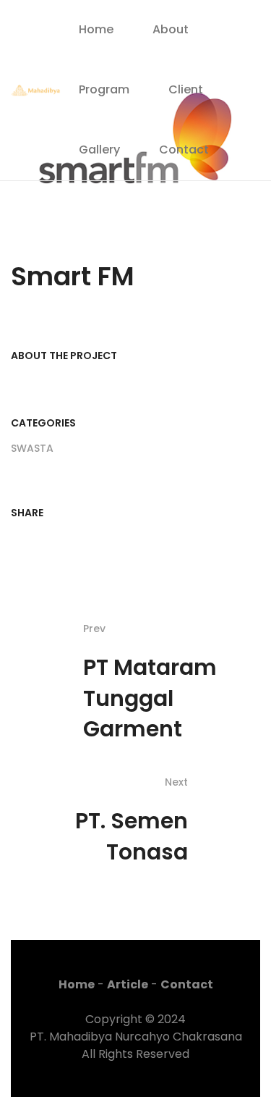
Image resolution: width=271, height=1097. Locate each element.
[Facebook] (233, 67)
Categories (43, 423)
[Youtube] (233, 113)
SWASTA (32, 448)
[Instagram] (233, 90)
